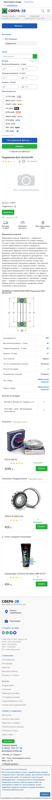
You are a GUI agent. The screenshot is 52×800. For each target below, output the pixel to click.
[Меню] (48, 10)
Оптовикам (7, 664)
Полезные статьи (10, 731)
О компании (7, 655)
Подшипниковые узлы (12, 701)
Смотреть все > (20, 422)
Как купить (7, 715)
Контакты (8, 741)
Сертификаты (8, 660)
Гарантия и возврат (11, 723)
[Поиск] (42, 10)
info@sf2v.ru (12, 5)
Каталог (5, 681)
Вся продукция (11, 39)
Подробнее (29, 2)
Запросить (8, 212)
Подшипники (8, 686)
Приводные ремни (10, 693)
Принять (45, 794)
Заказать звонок (9, 745)
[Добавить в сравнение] (19, 161)
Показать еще (7, 135)
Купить (41, 468)
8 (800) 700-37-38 (12, 748)
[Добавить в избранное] (24, 161)
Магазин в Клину (9, 671)
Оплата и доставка (10, 719)
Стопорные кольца (11, 697)
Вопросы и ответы (10, 675)
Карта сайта (7, 735)
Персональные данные (13, 727)
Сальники (6, 689)
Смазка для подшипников (14, 705)
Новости (6, 668)
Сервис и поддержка (11, 711)
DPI (47, 338)
